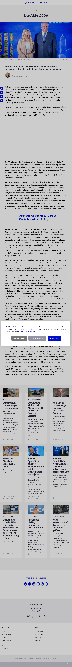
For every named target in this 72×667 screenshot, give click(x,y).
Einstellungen (37, 338)
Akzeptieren (54, 338)
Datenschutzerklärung (27, 331)
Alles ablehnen (19, 338)
